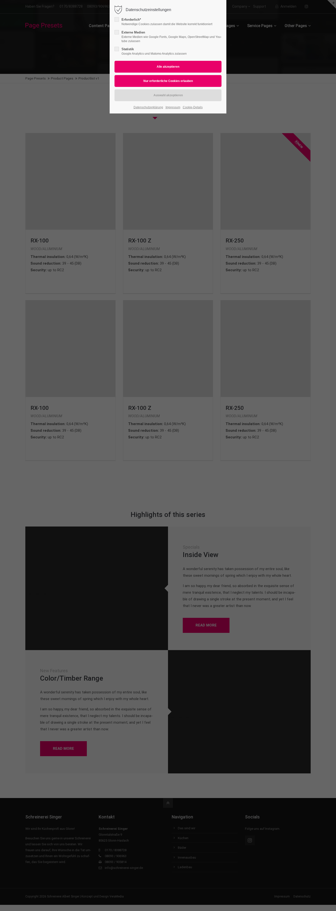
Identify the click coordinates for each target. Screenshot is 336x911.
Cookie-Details (193, 107)
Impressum (173, 107)
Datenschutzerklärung (148, 107)
